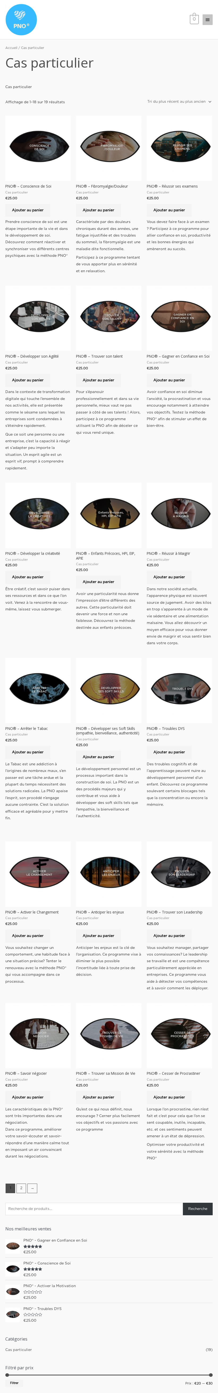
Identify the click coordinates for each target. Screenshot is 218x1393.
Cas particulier (18, 1350)
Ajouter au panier (28, 210)
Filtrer (14, 1383)
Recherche (197, 1209)
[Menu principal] (208, 19)
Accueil (11, 48)
